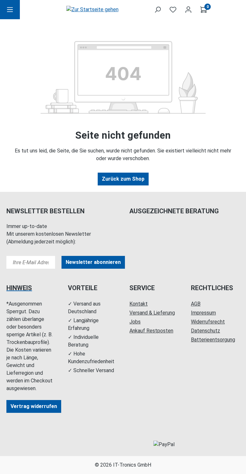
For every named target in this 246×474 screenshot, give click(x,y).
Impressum (203, 313)
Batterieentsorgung (213, 340)
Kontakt (138, 304)
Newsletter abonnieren (93, 262)
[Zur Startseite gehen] (92, 10)
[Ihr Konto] (188, 9)
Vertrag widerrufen (34, 406)
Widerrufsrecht (208, 322)
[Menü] (10, 9)
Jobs (135, 322)
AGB (196, 304)
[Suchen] (157, 9)
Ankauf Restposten (151, 331)
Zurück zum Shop (123, 179)
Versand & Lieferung (152, 313)
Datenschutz (205, 331)
